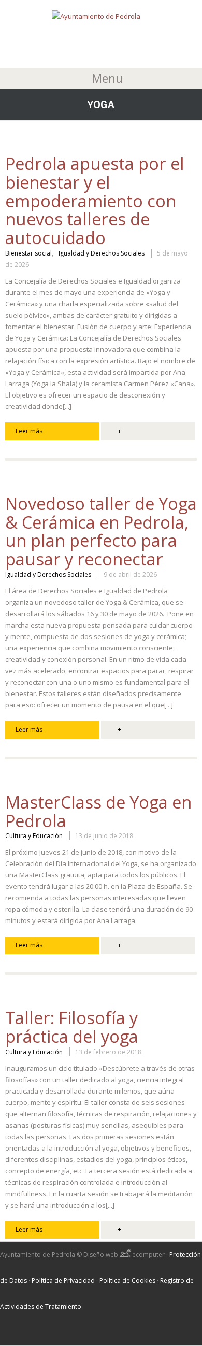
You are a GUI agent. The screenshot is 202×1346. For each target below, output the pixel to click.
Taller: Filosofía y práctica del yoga (71, 1027)
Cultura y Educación (34, 836)
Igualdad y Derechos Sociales (102, 253)
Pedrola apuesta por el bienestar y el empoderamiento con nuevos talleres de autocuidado (94, 200)
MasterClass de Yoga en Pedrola (98, 811)
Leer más (29, 431)
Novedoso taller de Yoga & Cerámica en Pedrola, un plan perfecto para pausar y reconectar (101, 531)
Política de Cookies (127, 1280)
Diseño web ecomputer (124, 1254)
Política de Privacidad (63, 1280)
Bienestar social (28, 253)
